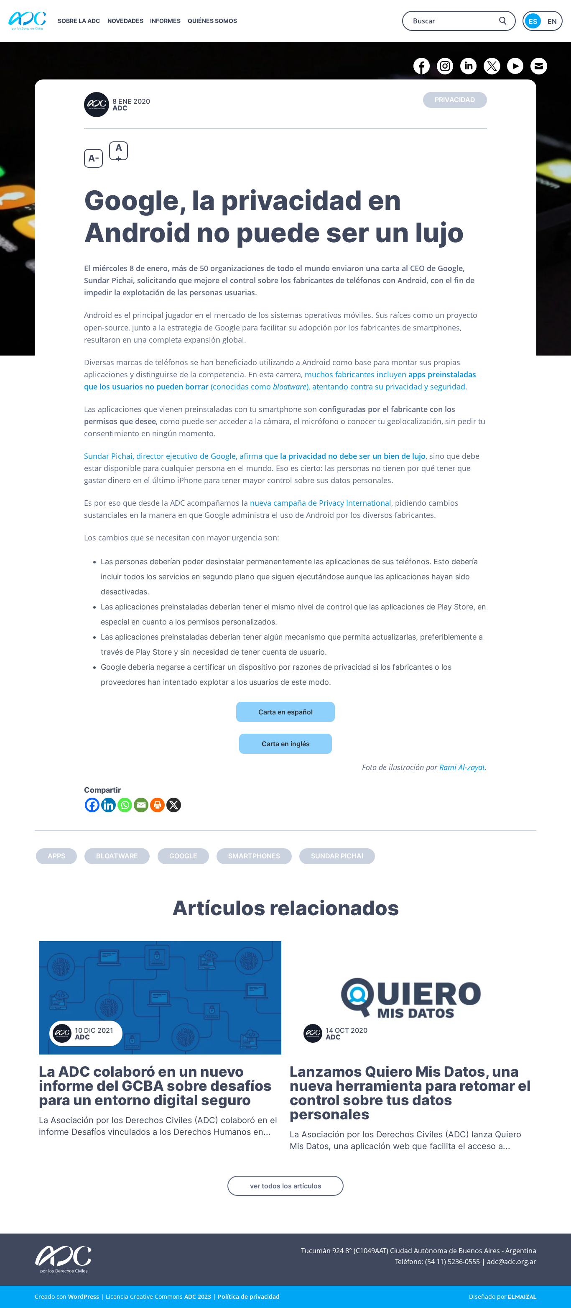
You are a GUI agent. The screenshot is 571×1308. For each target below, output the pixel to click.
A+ (118, 151)
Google (183, 856)
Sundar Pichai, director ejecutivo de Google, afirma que (255, 456)
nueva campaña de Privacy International (320, 503)
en (552, 21)
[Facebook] (92, 805)
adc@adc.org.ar (511, 1261)
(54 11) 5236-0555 (452, 1261)
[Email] (141, 805)
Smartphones (254, 856)
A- (93, 158)
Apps (56, 856)
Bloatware (117, 856)
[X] (173, 805)
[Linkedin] (108, 805)
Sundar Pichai (337, 856)
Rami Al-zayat (462, 767)
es (533, 21)
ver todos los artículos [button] (285, 1186)
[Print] (157, 805)
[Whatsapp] (124, 805)
